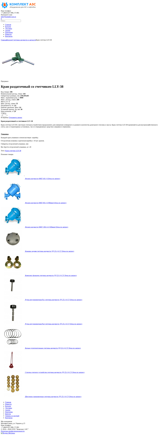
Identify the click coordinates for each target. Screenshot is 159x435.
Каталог (8, 26)
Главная (8, 25)
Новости (8, 34)
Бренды (8, 414)
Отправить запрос (15, 117)
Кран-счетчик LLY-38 (13, 151)
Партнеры (9, 32)
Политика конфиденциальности (13, 431)
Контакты (8, 36)
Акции (7, 30)
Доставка (8, 28)
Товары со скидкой (12, 416)
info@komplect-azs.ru (8, 17)
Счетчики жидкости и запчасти (24, 40)
